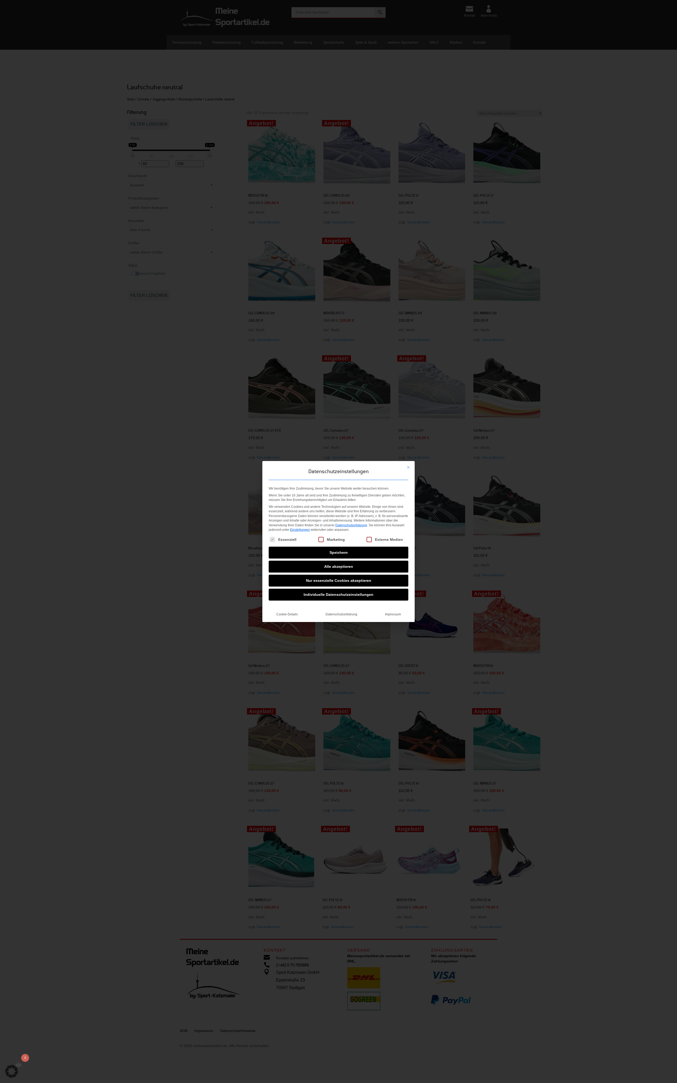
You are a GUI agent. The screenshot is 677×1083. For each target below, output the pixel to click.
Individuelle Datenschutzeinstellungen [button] (338, 594)
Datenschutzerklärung (351, 525)
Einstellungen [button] (300, 530)
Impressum (393, 614)
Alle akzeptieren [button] (338, 566)
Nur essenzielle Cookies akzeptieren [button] (338, 580)
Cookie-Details (287, 614)
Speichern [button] (339, 552)
